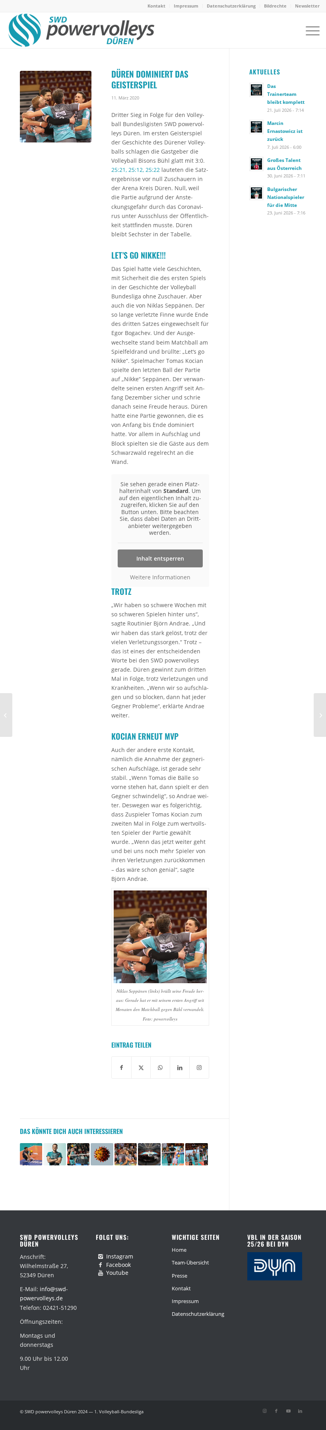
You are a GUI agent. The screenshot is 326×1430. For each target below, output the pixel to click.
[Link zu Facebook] (276, 1411)
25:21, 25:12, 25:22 (135, 169)
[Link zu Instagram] (264, 1411)
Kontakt (156, 6)
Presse (179, 1275)
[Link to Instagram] (199, 1067)
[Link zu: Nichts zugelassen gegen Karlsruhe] (78, 1154)
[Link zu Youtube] (288, 1411)
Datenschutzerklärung (231, 6)
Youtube (117, 1272)
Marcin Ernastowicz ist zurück (285, 131)
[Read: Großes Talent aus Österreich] (256, 164)
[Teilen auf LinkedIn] (179, 1067)
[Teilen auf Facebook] (121, 1067)
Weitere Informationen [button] (160, 577)
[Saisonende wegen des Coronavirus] (320, 715)
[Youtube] (101, 1273)
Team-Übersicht (190, 1262)
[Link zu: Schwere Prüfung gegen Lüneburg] (125, 1154)
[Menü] (309, 30)
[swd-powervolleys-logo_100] (80, 30)
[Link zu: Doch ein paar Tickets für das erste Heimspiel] (149, 1154)
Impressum (186, 6)
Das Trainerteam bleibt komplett (286, 94)
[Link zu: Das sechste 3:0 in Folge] (31, 1154)
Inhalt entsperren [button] (160, 558)
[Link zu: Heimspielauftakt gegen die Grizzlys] (196, 1154)
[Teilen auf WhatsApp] (160, 1067)
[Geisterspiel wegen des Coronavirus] (6, 715)
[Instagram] (101, 1257)
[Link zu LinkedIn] (300, 1411)
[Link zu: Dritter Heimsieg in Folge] (173, 1154)
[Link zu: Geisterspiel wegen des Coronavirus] (102, 1154)
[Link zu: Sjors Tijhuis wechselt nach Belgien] (54, 1154)
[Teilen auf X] (141, 1067)
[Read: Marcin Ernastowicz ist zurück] (256, 127)
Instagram (119, 1256)
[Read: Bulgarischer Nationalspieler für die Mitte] (256, 193)
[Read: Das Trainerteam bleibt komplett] (256, 90)
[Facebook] (101, 1265)
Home (179, 1249)
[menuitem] (157, 6)
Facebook (118, 1264)
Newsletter (307, 6)
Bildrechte (275, 6)
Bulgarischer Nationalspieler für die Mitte (285, 197)
